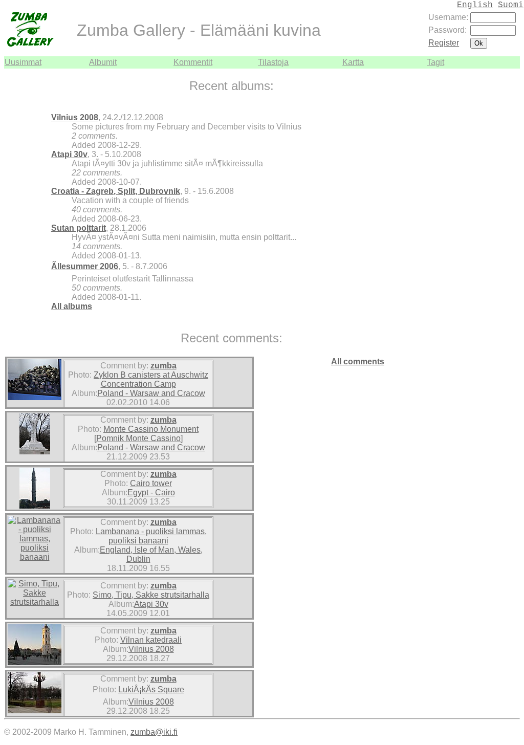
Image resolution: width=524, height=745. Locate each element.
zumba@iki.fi (154, 732)
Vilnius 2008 (74, 117)
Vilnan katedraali (151, 640)
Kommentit (192, 62)
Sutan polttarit (78, 228)
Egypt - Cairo (151, 492)
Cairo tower (151, 483)
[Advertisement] (489, 222)
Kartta (353, 62)
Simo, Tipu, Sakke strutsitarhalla (151, 594)
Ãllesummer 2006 (84, 266)
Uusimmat (23, 62)
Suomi (510, 5)
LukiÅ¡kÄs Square (151, 689)
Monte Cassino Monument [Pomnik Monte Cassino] (146, 434)
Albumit (103, 62)
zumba (163, 365)
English (475, 5)
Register (443, 42)
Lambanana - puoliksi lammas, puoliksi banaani (151, 536)
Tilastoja (273, 62)
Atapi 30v (69, 154)
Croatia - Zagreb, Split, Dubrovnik (115, 191)
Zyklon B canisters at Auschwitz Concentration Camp (151, 379)
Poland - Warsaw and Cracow (151, 393)
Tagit (435, 62)
